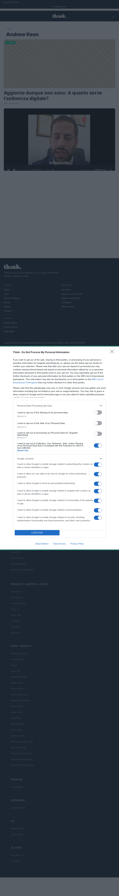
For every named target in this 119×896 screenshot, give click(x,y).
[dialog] (59, 448)
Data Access (59, 543)
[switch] (98, 412)
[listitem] (59, 405)
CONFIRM (37, 533)
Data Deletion (42, 543)
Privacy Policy (77, 543)
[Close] (113, 352)
